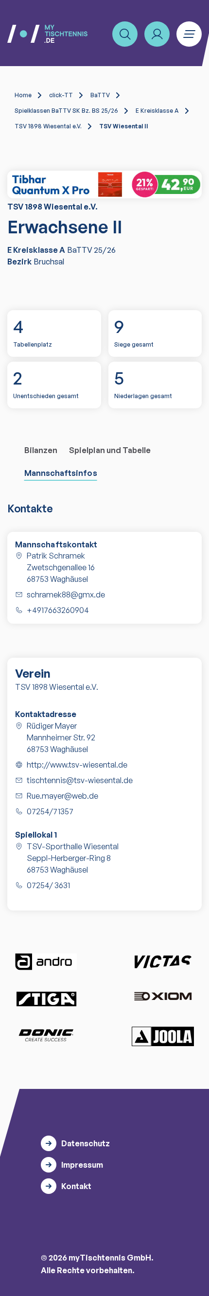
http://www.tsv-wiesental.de (77, 765)
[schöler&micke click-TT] (104, 184)
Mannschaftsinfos (60, 473)
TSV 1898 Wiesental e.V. (48, 126)
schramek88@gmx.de (66, 594)
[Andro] (46, 961)
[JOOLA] (163, 1036)
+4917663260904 (58, 610)
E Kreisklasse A (157, 110)
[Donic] (46, 1035)
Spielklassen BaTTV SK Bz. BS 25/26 (66, 110)
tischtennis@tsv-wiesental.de (80, 780)
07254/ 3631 (48, 885)
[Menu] (189, 34)
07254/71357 (50, 811)
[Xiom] (163, 997)
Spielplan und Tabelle (110, 450)
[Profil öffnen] (157, 34)
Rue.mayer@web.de (62, 796)
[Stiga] (46, 998)
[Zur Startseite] (47, 34)
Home (23, 95)
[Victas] (163, 962)
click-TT (61, 95)
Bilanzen (41, 450)
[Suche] (125, 34)
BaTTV (100, 95)
